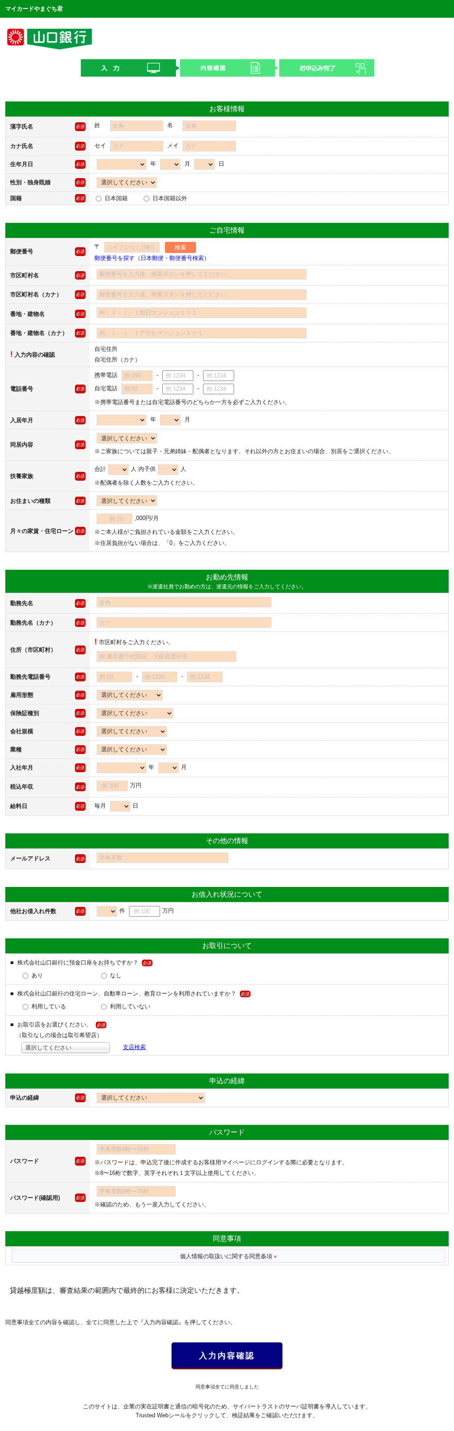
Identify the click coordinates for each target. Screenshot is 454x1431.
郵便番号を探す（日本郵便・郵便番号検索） (152, 258)
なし (114, 975)
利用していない (129, 1006)
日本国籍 (115, 198)
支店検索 (134, 1047)
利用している (48, 1006)
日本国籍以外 (169, 198)
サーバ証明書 (302, 1406)
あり (36, 975)
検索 (180, 247)
